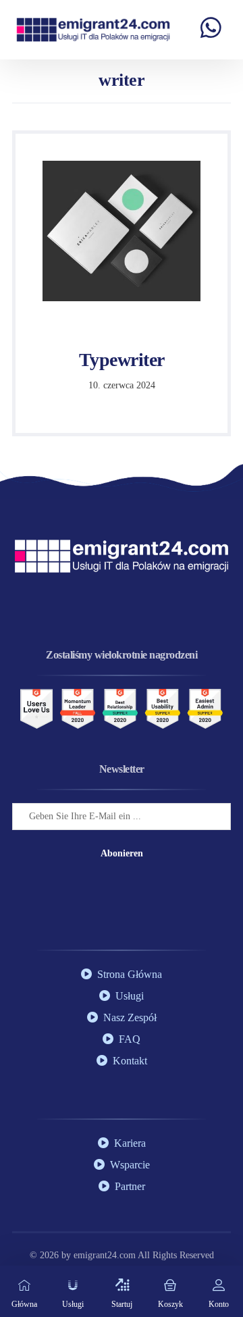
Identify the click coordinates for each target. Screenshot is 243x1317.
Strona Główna (129, 974)
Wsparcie (130, 1164)
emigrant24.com (106, 1255)
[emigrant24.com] (93, 30)
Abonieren (122, 853)
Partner (130, 1186)
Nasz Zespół (130, 1017)
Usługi (129, 996)
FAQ (129, 1039)
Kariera (130, 1143)
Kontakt (130, 1060)
